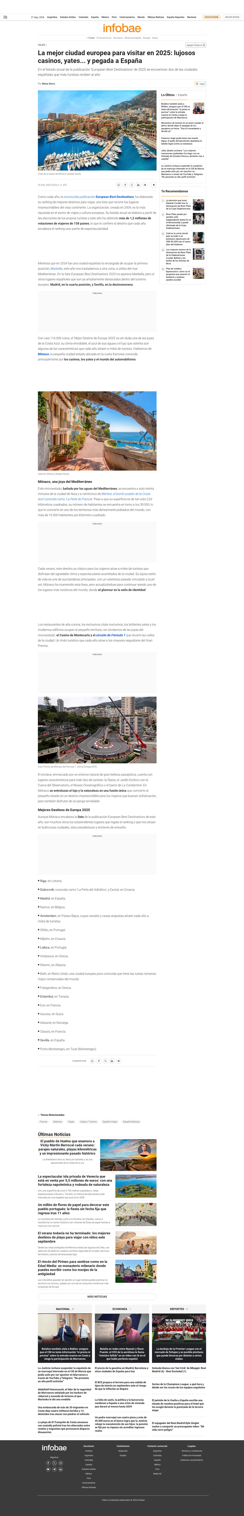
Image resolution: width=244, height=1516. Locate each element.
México (105, 17)
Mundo (141, 17)
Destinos (57, 1121)
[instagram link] (60, 1463)
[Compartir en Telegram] (145, 185)
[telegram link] (54, 1469)
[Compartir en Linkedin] (138, 185)
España (95, 17)
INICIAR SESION (232, 17)
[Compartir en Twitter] (131, 185)
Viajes (41, 45)
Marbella (56, 268)
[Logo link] (122, 28)
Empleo (123, 1455)
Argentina (52, 17)
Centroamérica (127, 17)
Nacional (191, 17)
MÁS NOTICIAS (97, 1296)
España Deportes (175, 17)
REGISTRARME (211, 17)
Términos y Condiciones (191, 1451)
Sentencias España (132, 38)
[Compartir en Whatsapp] (118, 185)
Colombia (83, 17)
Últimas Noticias (156, 17)
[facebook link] (48, 1463)
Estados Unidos (68, 17)
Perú (114, 17)
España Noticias (131, 1121)
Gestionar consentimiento (191, 1460)
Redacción (123, 1451)
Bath (43, 973)
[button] (5, 17)
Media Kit (157, 1474)
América (88, 1451)
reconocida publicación (99, 197)
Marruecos (118, 38)
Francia (43, 1121)
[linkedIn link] (60, 1469)
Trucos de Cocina (103, 38)
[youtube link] (48, 1469)
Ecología (146, 38)
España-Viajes (110, 1121)
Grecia (63, 956)
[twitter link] (54, 1463)
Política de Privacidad (191, 1455)
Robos (155, 38)
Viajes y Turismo (88, 1121)
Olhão (44, 930)
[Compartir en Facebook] (125, 185)
